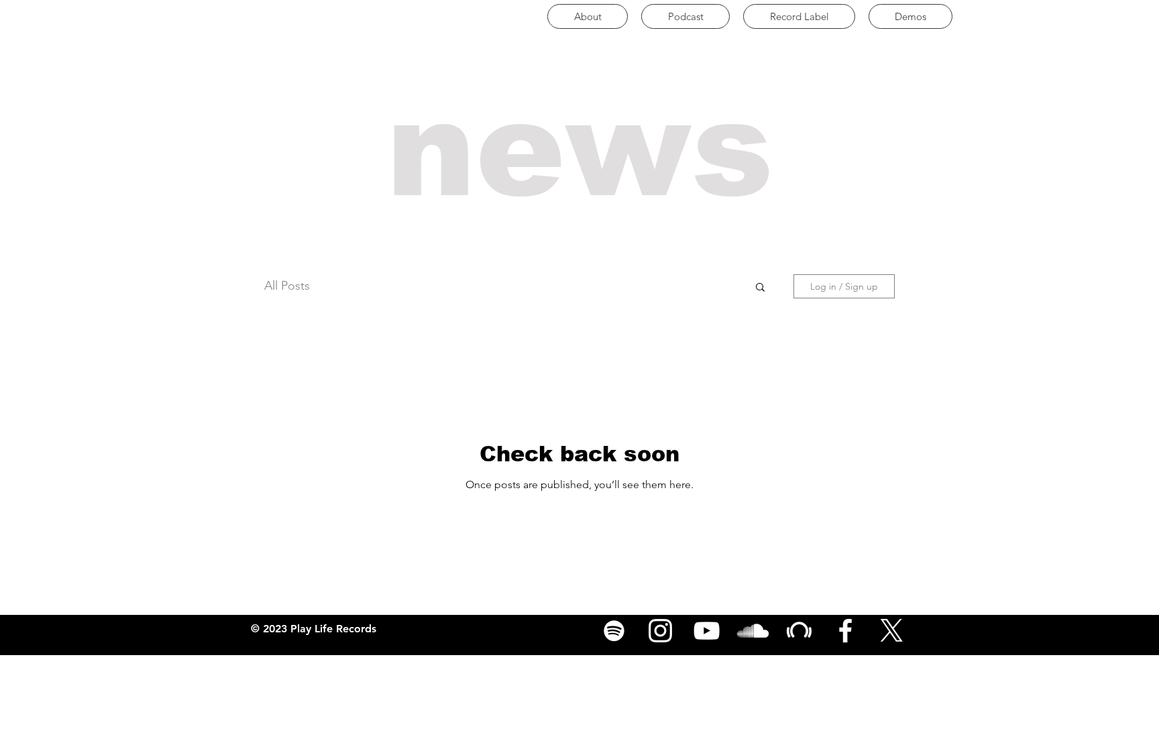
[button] (760, 288)
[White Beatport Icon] (799, 630)
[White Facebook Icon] (845, 630)
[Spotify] (614, 630)
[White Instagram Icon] (660, 630)
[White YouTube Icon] (706, 630)
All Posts (287, 285)
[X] (891, 630)
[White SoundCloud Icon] (753, 630)
